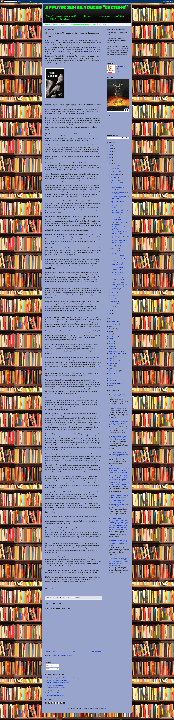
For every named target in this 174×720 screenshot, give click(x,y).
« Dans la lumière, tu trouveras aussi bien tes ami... (119, 206)
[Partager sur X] (75, 597)
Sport (110, 378)
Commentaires (52, 669)
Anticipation (112, 321)
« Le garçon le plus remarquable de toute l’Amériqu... (117, 187)
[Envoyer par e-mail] (72, 597)
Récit (110, 368)
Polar (110, 358)
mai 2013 (114, 295)
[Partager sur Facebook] (77, 597)
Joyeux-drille (121, 66)
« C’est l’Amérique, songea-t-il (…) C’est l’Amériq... (119, 193)
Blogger (103, 708)
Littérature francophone (115, 353)
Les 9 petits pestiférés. (117, 248)
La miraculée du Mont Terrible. (118, 409)
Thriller (111, 381)
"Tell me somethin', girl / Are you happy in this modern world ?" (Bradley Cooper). (118, 423)
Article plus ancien (95, 651)
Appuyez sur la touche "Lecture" (86, 8)
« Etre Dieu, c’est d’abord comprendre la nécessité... (119, 283)
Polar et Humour (113, 361)
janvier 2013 (114, 307)
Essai (110, 334)
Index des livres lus (60, 24)
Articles (50, 665)
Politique (111, 366)
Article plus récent (51, 651)
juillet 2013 (114, 180)
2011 (110, 313)
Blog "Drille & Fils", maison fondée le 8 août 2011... (117, 395)
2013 (110, 163)
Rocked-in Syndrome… (117, 275)
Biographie (112, 329)
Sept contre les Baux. (117, 251)
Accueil (47, 24)
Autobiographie (113, 324)
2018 (110, 148)
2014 (110, 160)
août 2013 (114, 177)
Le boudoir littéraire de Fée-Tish (56, 688)
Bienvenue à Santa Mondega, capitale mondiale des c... (119, 278)
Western (111, 386)
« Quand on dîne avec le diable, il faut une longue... (120, 211)
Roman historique (114, 371)
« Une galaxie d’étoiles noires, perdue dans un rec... (119, 241)
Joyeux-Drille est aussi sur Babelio (57, 680)
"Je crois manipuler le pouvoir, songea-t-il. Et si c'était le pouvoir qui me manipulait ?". (118, 454)
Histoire (111, 341)
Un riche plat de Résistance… (119, 183)
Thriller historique (114, 383)
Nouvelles (111, 356)
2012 (110, 310)
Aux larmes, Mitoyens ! (117, 245)
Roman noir (112, 373)
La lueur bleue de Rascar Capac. (118, 259)
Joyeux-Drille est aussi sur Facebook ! (58, 683)
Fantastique (112, 336)
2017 (110, 151)
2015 (110, 157)
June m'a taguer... (99, 24)
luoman (92, 708)
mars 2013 (114, 301)
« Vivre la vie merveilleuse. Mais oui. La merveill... (118, 254)
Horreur (111, 344)
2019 (110, 145)
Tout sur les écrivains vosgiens (55, 695)
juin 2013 (114, 292)
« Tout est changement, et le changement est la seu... (119, 268)
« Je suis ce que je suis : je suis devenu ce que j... (119, 223)
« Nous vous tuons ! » (117, 272)
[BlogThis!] (73, 597)
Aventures (111, 326)
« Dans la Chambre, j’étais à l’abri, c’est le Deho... (119, 264)
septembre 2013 (115, 174)
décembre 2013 (115, 166)
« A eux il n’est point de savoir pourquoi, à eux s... (119, 232)
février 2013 (114, 304)
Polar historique (113, 363)
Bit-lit (110, 331)
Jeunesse (111, 348)
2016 (110, 154)
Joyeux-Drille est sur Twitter (55, 685)
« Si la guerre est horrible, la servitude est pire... (119, 216)
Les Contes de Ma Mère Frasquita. (117, 202)
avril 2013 (114, 298)
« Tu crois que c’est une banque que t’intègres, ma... (120, 228)
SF (109, 376)
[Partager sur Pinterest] (79, 597)
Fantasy (111, 339)
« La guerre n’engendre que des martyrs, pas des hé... (120, 197)
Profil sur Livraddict (53, 692)
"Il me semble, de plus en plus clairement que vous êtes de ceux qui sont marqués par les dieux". (118, 437)
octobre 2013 (115, 171)
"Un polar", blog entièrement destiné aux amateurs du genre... (64, 678)
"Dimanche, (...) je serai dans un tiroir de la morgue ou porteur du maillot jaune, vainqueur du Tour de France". (118, 542)
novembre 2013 (115, 169)
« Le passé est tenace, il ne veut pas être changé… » (119, 288)
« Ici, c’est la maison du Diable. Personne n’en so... (120, 237)
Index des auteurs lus (80, 24)
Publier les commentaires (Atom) (62, 655)
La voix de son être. (116, 219)
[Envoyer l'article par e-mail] (68, 597)
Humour (111, 346)
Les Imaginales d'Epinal (54, 690)
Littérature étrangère (114, 351)
